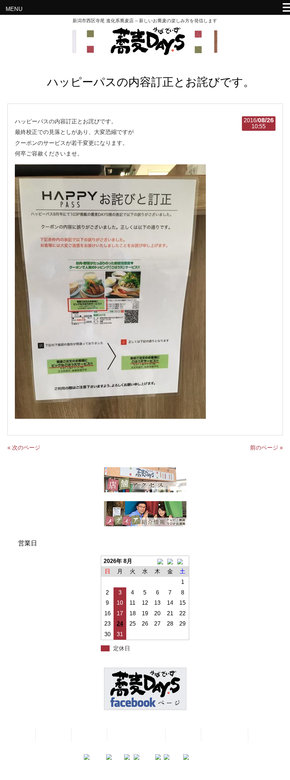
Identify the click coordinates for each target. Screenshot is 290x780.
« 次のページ (23, 448)
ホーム (19, 735)
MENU (14, 9)
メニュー (52, 735)
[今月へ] (170, 561)
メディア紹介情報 (135, 735)
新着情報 (88, 735)
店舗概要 (182, 735)
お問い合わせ (224, 735)
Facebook (266, 735)
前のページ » (266, 448)
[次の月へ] (182, 561)
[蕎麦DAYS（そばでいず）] (145, 52)
